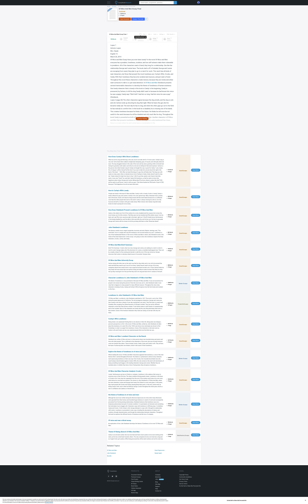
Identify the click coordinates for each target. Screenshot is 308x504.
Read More (196, 170)
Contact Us (158, 491)
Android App (134, 492)
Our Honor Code (183, 479)
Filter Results (170, 34)
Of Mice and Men (151, 83)
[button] (108, 3)
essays (114, 6)
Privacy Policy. (49, 502)
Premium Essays (136, 477)
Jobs (156, 479)
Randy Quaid (158, 453)
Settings (161, 34)
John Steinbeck (111, 453)
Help (156, 488)
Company (157, 475)
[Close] (305, 500)
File (144, 34)
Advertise (158, 477)
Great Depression (160, 450)
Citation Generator (136, 488)
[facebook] (109, 477)
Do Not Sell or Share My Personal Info (236, 500)
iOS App (133, 490)
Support (157, 486)
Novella (109, 456)
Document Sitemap (136, 475)
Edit (149, 34)
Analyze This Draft (138, 19)
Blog (156, 482)
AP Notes (134, 483)
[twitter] (113, 477)
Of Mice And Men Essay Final (130, 9)
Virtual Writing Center (137, 481)
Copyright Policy (183, 475)
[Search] (175, 2)
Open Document (124, 19)
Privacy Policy (183, 481)
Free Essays (134, 479)
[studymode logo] (126, 2)
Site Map (157, 484)
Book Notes (134, 486)
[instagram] (116, 477)
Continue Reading (142, 118)
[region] (154, 500)
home (108, 6)
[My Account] (199, 2)
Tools (154, 34)
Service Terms (183, 483)
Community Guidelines (185, 477)
